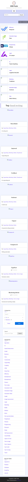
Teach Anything (13, 64)
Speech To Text (7, 438)
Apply (19, 323)
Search (6, 331)
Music (5, 413)
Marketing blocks (14, 292)
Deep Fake (6, 371)
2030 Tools (14, 6)
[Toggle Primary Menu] (14, 11)
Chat (10, 96)
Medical (6, 410)
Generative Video (8, 393)
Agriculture (6, 342)
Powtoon (6, 464)
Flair (10, 38)
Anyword (14, 148)
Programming (12, 44)
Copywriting (5, 128)
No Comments (15, 295)
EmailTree (6, 470)
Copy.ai (14, 221)
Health (5, 396)
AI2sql (11, 47)
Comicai (11, 89)
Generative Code (8, 388)
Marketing (11, 79)
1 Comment (14, 270)
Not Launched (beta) (9, 416)
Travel (5, 452)
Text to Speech (7, 444)
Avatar (5, 351)
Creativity (6, 365)
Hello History (12, 98)
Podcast (6, 421)
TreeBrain (12, 81)
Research (6, 427)
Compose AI (14, 244)
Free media (7, 385)
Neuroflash (14, 124)
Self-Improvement (8, 433)
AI (9, 61)
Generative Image (13, 36)
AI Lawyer (12, 55)
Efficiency (11, 27)
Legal (10, 53)
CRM (5, 368)
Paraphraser (19, 152)
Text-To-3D (6, 447)
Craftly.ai (14, 173)
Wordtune (6, 467)
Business (8, 319)
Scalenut (14, 197)
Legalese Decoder (14, 72)
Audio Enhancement (8, 348)
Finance (6, 382)
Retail (5, 430)
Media (15, 128)
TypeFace (14, 267)
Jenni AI (6, 473)
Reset (8, 323)
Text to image (20, 273)
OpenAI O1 (7, 461)
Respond (11, 29)
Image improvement (8, 399)
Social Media (7, 435)
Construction (7, 359)
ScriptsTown (19, 480)
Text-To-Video (7, 449)
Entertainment (7, 376)
